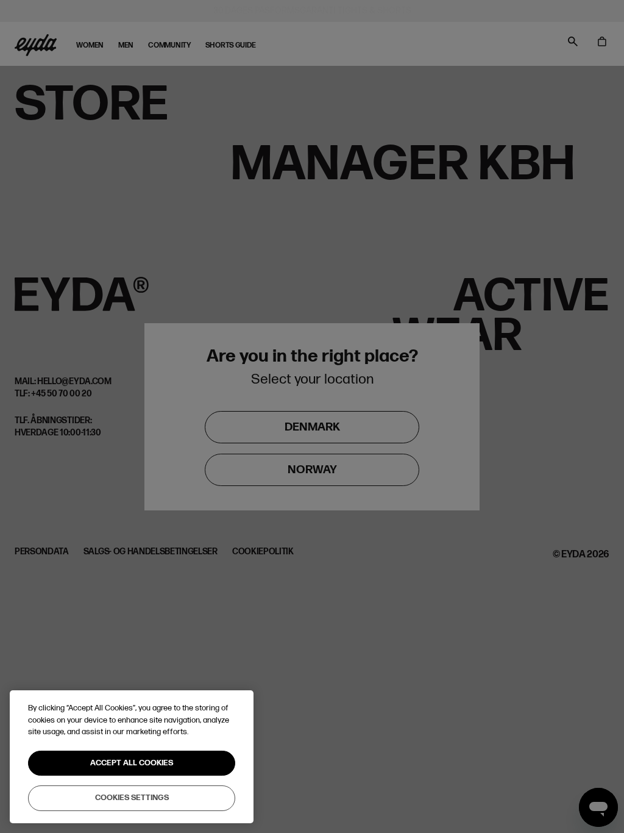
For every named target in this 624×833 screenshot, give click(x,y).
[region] (132, 756)
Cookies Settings (132, 798)
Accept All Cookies (131, 763)
